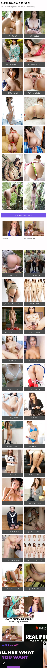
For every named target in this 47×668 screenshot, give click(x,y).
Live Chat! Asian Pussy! (23, 215)
